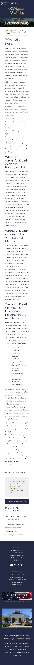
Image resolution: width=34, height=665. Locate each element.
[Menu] (29, 11)
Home (7, 30)
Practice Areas (16, 30)
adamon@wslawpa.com (13, 527)
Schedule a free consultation (17, 501)
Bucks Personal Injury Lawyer (14, 636)
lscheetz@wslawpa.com (13, 519)
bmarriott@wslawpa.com (14, 535)
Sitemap (25, 646)
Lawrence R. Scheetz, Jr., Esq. (17, 579)
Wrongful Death (14, 486)
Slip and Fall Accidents (16, 484)
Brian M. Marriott (17, 584)
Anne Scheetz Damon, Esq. (17, 575)
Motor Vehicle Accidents (17, 481)
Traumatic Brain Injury (16, 488)
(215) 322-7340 (9, 3)
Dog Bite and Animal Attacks (16, 491)
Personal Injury (11, 32)
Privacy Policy (16, 646)
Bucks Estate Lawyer (23, 639)
